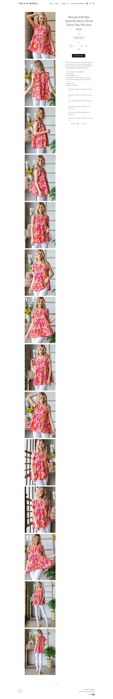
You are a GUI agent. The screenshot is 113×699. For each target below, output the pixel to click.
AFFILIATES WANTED (77, 3)
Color (79, 34)
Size (79, 42)
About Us (65, 3)
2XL (86, 45)
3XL (79, 49)
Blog (57, 3)
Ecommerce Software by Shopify (87, 691)
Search (20, 689)
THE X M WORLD (28, 3)
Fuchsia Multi (79, 37)
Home (51, 3)
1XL (82, 45)
